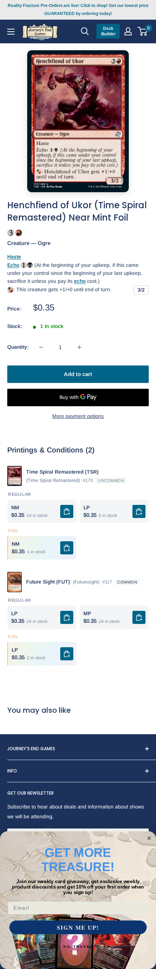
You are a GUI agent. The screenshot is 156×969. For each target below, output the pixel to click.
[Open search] (85, 31)
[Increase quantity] (79, 347)
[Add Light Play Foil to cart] (66, 653)
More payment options (78, 416)
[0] (142, 31)
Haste (14, 257)
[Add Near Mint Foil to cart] (66, 547)
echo (80, 281)
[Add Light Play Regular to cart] (138, 511)
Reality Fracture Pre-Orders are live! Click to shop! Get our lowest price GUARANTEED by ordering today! (78, 9)
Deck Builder (108, 31)
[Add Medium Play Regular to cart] (138, 617)
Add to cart (78, 374)
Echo (13, 265)
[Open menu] (11, 31)
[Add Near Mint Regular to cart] (66, 511)
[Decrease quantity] (41, 347)
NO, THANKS (78, 946)
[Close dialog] (149, 838)
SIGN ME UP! (78, 927)
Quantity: (18, 347)
